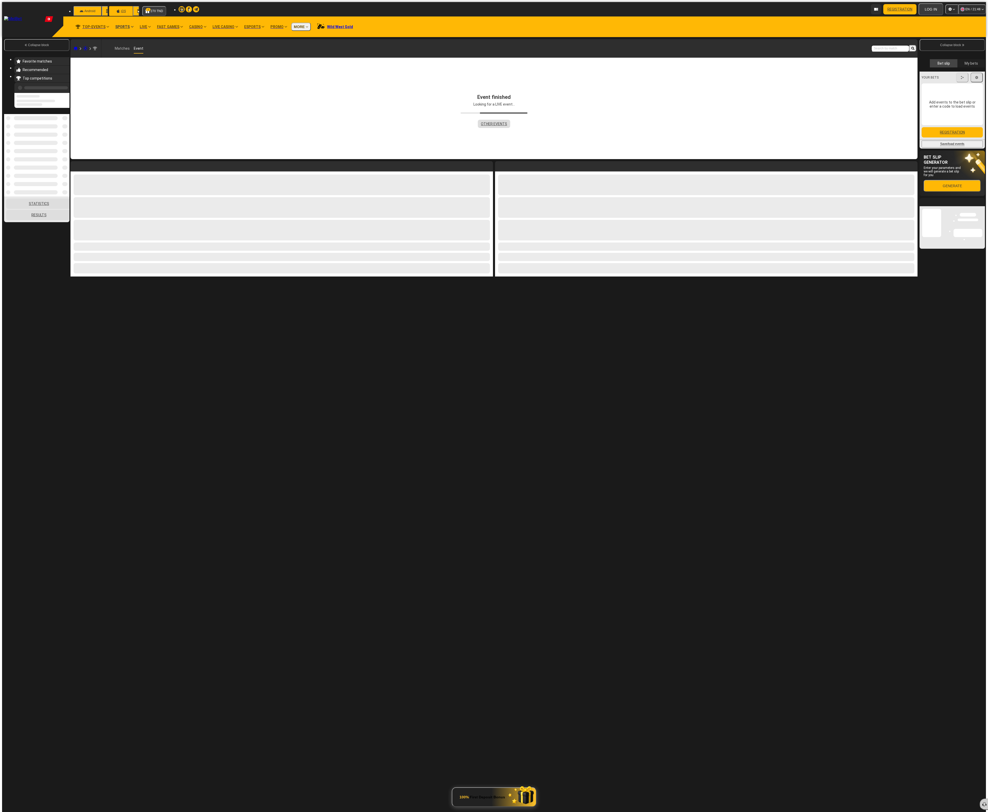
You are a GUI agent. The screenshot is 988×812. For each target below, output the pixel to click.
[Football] (85, 48)
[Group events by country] (65, 140)
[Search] (912, 48)
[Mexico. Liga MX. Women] (95, 48)
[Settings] (951, 9)
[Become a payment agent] (876, 9)
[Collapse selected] (59, 140)
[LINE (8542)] (76, 48)
